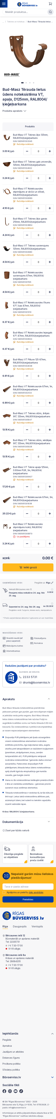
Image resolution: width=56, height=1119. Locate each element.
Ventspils (37, 926)
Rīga (5, 926)
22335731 (15, 941)
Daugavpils (20, 926)
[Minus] (27, 151)
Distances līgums (11, 1057)
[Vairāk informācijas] (52, 589)
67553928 (42, 1104)
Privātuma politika (11, 1063)
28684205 (15, 961)
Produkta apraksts (12, 111)
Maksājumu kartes (14, 646)
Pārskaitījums (40, 638)
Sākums (3, 22)
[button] (22, 82)
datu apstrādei (36, 892)
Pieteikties (28, 899)
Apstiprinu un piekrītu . (25, 892)
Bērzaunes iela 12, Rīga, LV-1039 (17, 1104)
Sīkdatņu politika (11, 1069)
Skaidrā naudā (12, 638)
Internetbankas (13, 651)
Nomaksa (38, 643)
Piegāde (6, 1039)
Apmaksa (7, 1045)
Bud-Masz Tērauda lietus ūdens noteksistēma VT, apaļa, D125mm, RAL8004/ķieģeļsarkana (41, 22)
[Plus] (50, 151)
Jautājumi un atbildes (13, 1051)
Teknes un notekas (16, 22)
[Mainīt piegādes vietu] (52, 583)
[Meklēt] (50, 12)
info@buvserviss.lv (17, 1107)
